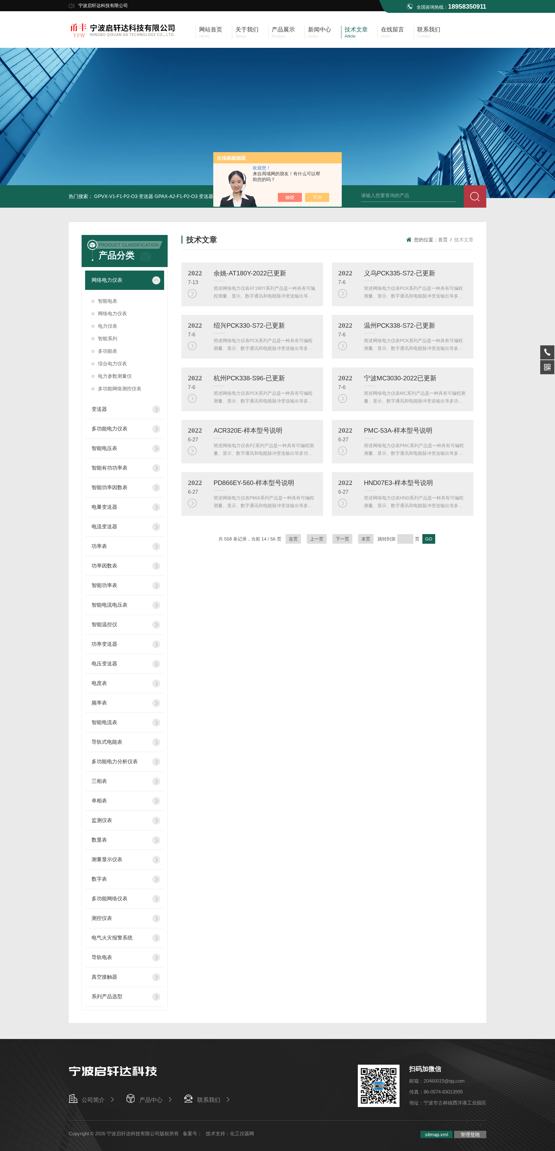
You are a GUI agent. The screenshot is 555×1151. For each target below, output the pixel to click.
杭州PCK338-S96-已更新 (249, 378)
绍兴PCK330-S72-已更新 (249, 325)
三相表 (99, 781)
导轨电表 (102, 957)
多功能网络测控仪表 (119, 388)
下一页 (342, 538)
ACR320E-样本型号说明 (248, 430)
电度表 (99, 683)
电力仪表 (107, 326)
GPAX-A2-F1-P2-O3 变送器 (183, 196)
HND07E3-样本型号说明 (398, 482)
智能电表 (107, 301)
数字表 (99, 879)
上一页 (316, 538)
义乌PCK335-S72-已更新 (399, 273)
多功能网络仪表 (110, 898)
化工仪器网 (242, 1133)
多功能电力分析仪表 (115, 761)
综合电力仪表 (112, 363)
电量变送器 (104, 507)
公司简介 (93, 1100)
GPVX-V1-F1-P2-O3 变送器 (123, 196)
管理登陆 (470, 1134)
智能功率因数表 (110, 487)
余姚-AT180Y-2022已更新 (250, 273)
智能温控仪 (104, 624)
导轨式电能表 (107, 742)
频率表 (99, 702)
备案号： (192, 1133)
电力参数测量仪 (115, 376)
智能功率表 (104, 585)
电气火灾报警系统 (112, 937)
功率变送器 (104, 644)
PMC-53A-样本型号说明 (398, 430)
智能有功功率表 (110, 468)
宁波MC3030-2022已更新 (400, 378)
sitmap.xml (436, 1134)
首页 (443, 239)
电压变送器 (104, 663)
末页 (365, 538)
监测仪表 (102, 820)
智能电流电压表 (110, 605)
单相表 (99, 800)
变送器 (99, 409)
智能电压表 (104, 448)
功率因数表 (104, 565)
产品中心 (151, 1100)
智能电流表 (104, 722)
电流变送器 (104, 526)
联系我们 (208, 1100)
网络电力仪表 (107, 280)
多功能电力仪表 (110, 428)
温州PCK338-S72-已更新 (399, 325)
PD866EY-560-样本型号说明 (254, 482)
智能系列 (107, 338)
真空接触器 (104, 977)
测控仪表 (102, 918)
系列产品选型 (107, 996)
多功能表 (107, 351)
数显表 (99, 840)
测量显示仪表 (107, 859)
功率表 (99, 546)
